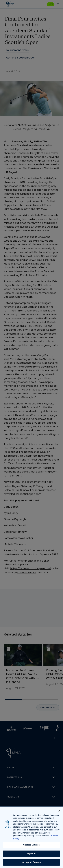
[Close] (59, 810)
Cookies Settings (31, 845)
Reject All (31, 854)
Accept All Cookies (31, 862)
